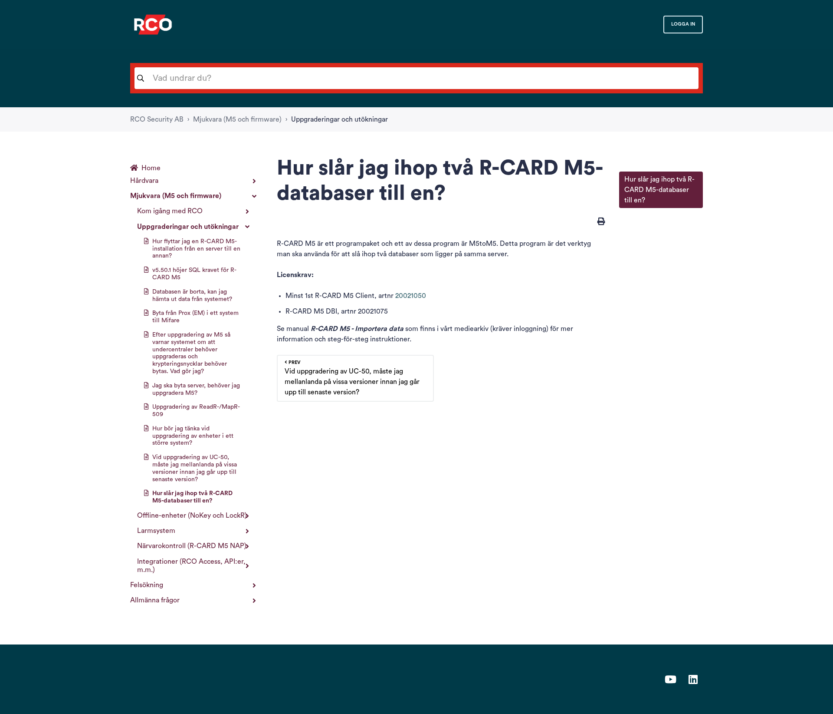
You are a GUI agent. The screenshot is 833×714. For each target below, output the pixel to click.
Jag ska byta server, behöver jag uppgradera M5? (196, 389)
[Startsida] (153, 24)
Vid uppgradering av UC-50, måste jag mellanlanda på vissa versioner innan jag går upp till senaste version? (194, 468)
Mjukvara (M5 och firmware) (237, 119)
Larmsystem (156, 530)
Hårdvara (144, 180)
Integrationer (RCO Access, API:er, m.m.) (191, 565)
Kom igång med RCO (170, 211)
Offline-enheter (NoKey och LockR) (192, 515)
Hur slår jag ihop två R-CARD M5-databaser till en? (192, 497)
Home (151, 168)
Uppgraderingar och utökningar (339, 119)
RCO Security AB (157, 119)
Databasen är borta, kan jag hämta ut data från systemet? (192, 295)
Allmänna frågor (155, 600)
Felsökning (146, 585)
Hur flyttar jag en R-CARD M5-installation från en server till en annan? (196, 248)
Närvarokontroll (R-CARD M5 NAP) (191, 545)
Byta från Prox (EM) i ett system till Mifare (195, 317)
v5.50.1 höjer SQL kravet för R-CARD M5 (194, 274)
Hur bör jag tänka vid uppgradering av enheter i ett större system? (192, 436)
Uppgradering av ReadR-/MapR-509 (196, 410)
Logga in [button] (683, 24)
